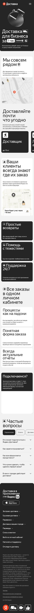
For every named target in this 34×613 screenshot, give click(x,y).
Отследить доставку (11, 547)
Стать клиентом (9, 532)
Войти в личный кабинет (13, 537)
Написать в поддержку (12, 542)
